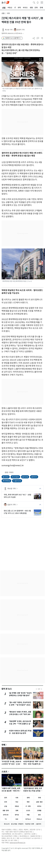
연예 (3, 744)
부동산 (17, 806)
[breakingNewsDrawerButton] (38, 2)
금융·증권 (39, 802)
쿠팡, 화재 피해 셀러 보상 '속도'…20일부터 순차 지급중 (17, 496)
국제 (39, 798)
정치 (5, 798)
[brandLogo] (5, 2)
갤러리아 (34, 477)
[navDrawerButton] (41, 2)
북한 (28, 802)
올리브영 (25, 477)
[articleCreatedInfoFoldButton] (23, 33)
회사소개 (6, 824)
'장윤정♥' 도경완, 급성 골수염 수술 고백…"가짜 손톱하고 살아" (20, 723)
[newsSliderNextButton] (41, 689)
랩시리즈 (6, 477)
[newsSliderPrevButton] (36, 689)
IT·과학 (28, 806)
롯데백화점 (6, 481)
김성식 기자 (21, 30)
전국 (5, 802)
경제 (28, 798)
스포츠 (4, 771)
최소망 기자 (9, 30)
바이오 (39, 806)
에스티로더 (15, 477)
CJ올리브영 (17, 481)
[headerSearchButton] (34, 2)
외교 (16, 802)
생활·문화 (6, 810)
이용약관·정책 (29, 824)
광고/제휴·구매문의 (17, 824)
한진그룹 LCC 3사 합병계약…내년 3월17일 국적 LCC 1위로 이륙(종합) (17, 512)
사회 (16, 798)
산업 (3, 13)
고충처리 (38, 824)
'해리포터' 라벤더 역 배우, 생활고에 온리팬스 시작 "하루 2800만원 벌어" (20, 714)
